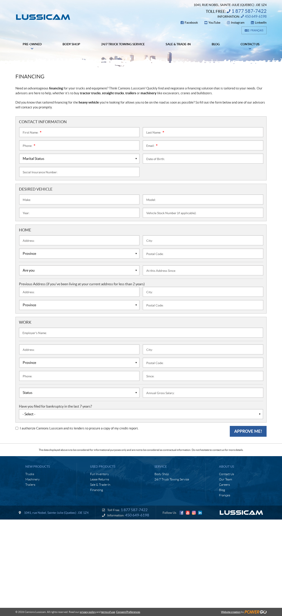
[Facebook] (182, 513)
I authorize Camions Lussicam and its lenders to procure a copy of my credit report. (79, 428)
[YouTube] (188, 513)
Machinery (32, 479)
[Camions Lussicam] (42, 17)
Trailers (30, 484)
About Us (226, 466)
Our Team (225, 479)
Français (256, 30)
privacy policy (88, 611)
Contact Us (226, 474)
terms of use (108, 611)
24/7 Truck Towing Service (171, 479)
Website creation (231, 611)
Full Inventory (99, 474)
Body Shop (161, 474)
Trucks (29, 474)
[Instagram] (194, 513)
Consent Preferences (128, 611)
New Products (37, 466)
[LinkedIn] (200, 513)
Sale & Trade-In (100, 484)
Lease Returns (99, 479)
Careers (224, 484)
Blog (222, 490)
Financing (96, 490)
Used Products (102, 466)
